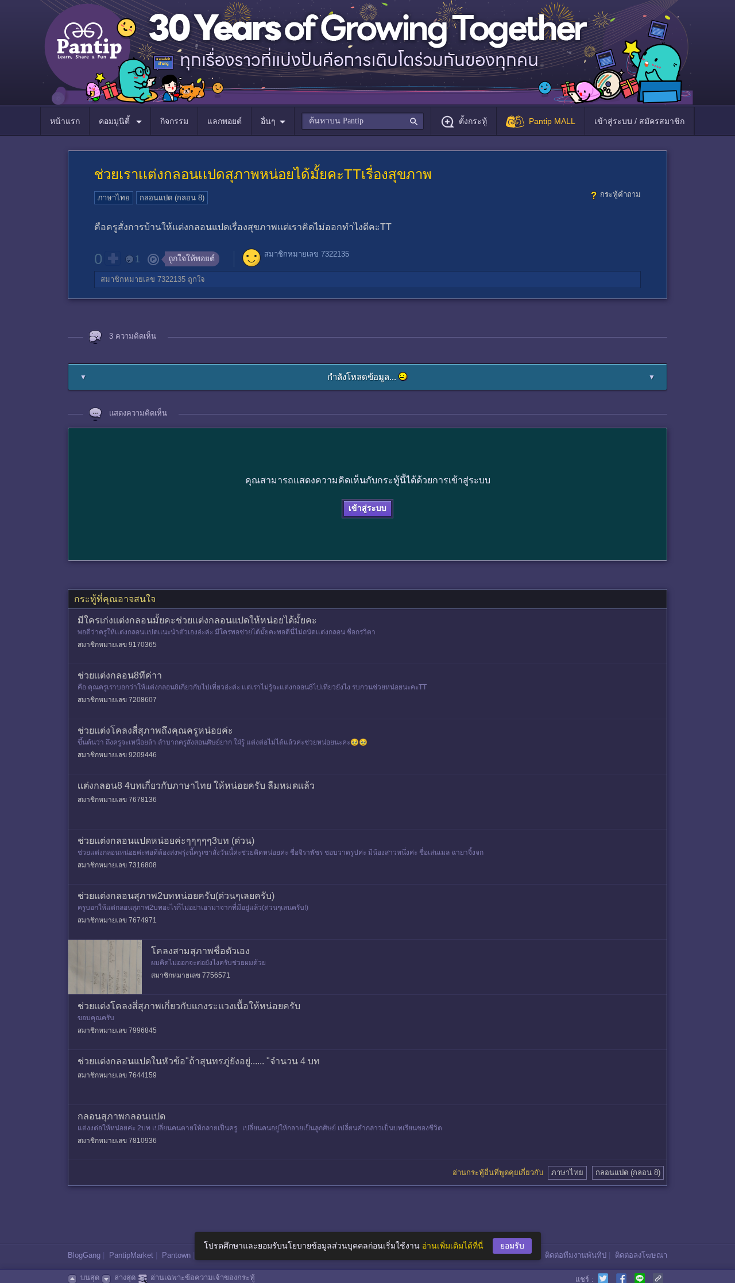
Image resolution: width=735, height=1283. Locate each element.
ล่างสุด (125, 1277)
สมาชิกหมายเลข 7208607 (117, 700)
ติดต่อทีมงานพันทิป (575, 1255)
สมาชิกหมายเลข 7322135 (306, 254)
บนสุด (89, 1277)
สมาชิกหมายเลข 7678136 (117, 800)
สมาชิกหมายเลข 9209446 (117, 755)
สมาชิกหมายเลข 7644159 (117, 1075)
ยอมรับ (512, 1245)
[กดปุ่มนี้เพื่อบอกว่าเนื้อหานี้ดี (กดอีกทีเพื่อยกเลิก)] (113, 258)
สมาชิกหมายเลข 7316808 (117, 865)
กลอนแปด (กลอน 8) (172, 197)
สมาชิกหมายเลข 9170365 (117, 645)
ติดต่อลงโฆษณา (641, 1255)
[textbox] (362, 121)
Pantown (176, 1255)
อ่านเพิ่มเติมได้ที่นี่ (452, 1245)
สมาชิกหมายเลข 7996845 (117, 1030)
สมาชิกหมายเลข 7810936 (117, 1141)
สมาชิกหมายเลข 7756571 (190, 975)
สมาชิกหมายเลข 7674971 (117, 920)
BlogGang (84, 1255)
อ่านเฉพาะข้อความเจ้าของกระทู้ (202, 1277)
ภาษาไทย (114, 197)
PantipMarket (131, 1255)
